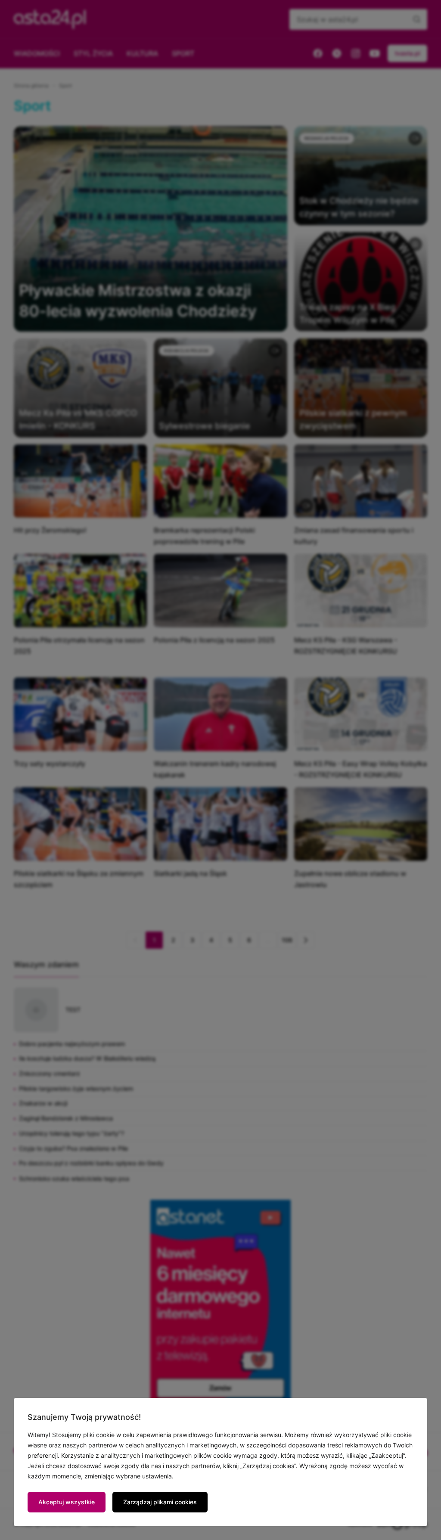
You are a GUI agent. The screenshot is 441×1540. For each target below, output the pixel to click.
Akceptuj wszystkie (66, 1502)
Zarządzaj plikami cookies (160, 1502)
